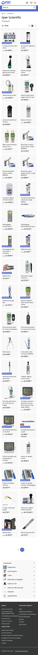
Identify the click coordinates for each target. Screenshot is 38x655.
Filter (6, 26)
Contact (21, 622)
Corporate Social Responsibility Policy (8, 612)
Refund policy (6, 624)
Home (3, 13)
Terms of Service (7, 621)
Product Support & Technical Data (12, 635)
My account (22, 624)
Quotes (21, 619)
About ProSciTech (7, 609)
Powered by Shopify (21, 651)
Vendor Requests (24, 617)
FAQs (20, 609)
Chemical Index (6, 633)
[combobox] (19, 7)
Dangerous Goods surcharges (11, 638)
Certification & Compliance (27, 614)
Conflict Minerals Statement (10, 616)
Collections (10, 13)
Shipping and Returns (25, 612)
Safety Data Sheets (7, 630)
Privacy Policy (6, 618)
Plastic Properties (7, 640)
